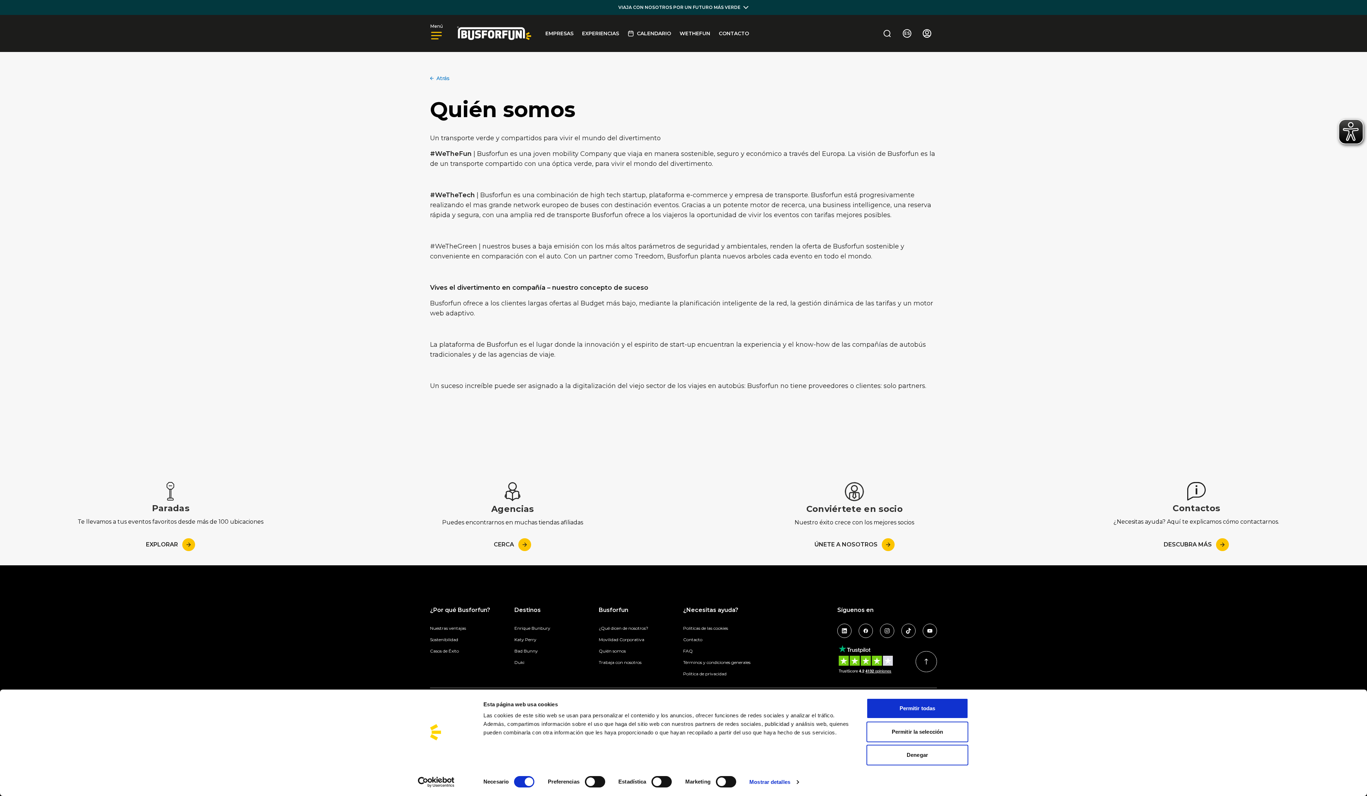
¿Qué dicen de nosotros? (623, 628)
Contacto (734, 33)
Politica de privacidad (705, 673)
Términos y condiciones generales (716, 662)
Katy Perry (525, 639)
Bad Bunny (526, 651)
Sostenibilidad (444, 639)
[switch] (595, 781)
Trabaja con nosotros (620, 662)
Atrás (443, 78)
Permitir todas (917, 708)
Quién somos (612, 651)
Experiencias (600, 33)
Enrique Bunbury (532, 628)
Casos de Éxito (444, 651)
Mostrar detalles (769, 782)
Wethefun (695, 33)
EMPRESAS (559, 33)
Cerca (504, 544)
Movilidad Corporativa (621, 639)
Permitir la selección (917, 732)
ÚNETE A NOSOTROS (846, 544)
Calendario (654, 33)
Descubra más (1188, 544)
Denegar (917, 755)
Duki (519, 662)
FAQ (688, 651)
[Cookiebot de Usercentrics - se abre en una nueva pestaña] (436, 782)
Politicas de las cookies (705, 628)
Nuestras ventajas (448, 628)
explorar (162, 544)
